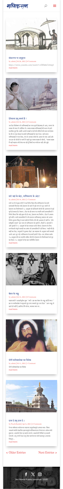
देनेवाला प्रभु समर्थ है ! (18, 119)
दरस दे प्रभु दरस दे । (17, 421)
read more (13, 68)
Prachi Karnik (16, 424)
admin (13, 61)
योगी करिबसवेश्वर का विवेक (20, 360)
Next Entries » (48, 453)
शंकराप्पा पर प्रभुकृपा (17, 58)
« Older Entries (16, 453)
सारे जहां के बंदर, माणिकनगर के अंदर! (24, 196)
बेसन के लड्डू (14, 294)
